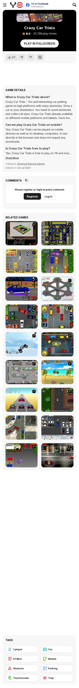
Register (32, 196)
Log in (48, 196)
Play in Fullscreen (39, 43)
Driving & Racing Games (31, 163)
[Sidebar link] (4, 5)
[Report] (31, 57)
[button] (12, 158)
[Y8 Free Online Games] (16, 5)
